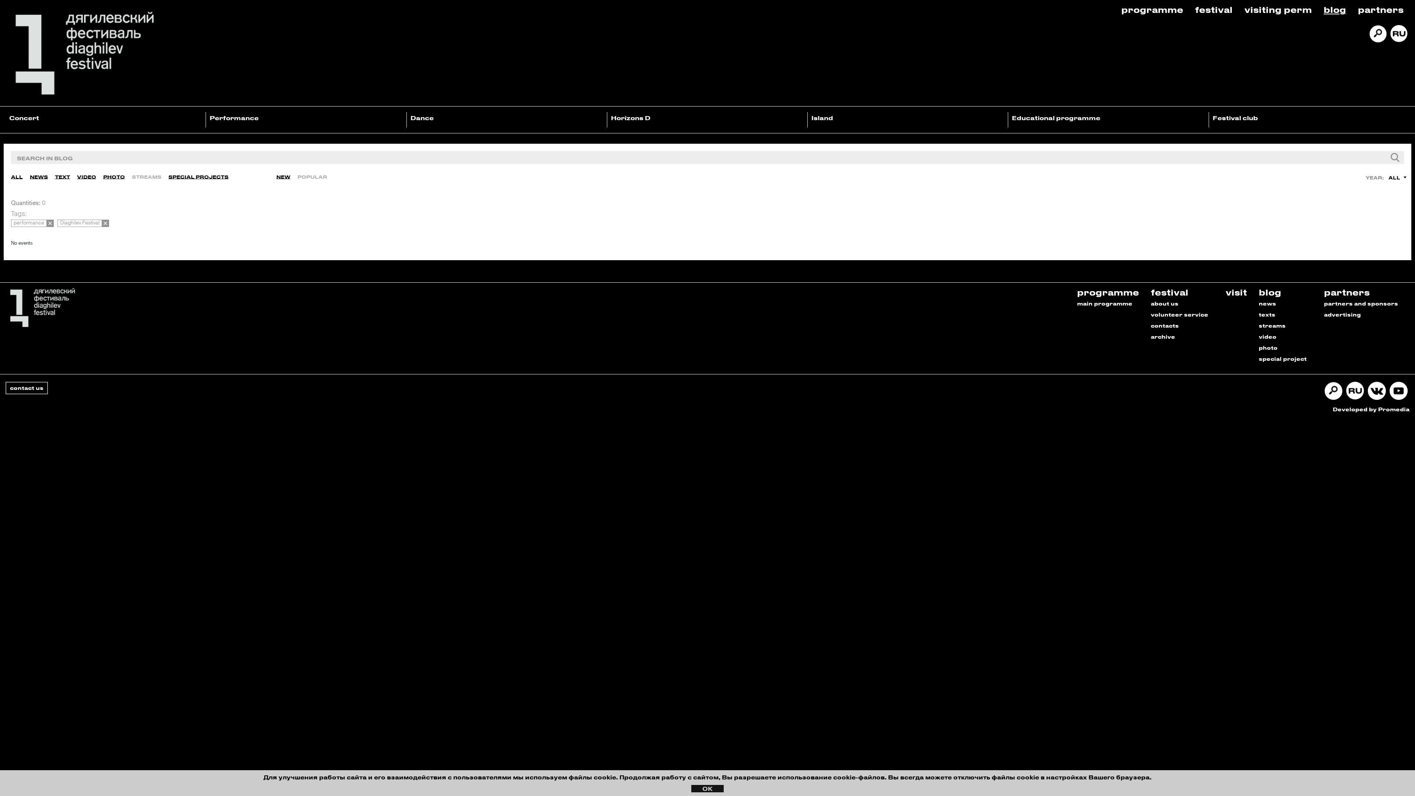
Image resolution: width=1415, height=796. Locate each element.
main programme (1104, 303)
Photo (114, 176)
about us (1164, 303)
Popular (312, 176)
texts (1267, 314)
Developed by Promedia (1371, 409)
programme (1108, 292)
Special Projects (198, 176)
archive (1163, 337)
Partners (1381, 9)
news (1267, 303)
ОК (707, 788)
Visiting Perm (1278, 9)
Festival (1214, 9)
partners (1347, 292)
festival (1169, 292)
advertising (1342, 314)
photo (1268, 348)
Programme (1152, 9)
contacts (1165, 325)
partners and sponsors (1361, 303)
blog (1270, 292)
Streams (146, 176)
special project (1283, 359)
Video (86, 176)
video (1267, 337)
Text (62, 176)
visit (1236, 292)
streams (1272, 325)
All (17, 176)
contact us (26, 388)
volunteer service (1179, 314)
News (39, 176)
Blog (1335, 9)
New (283, 176)
